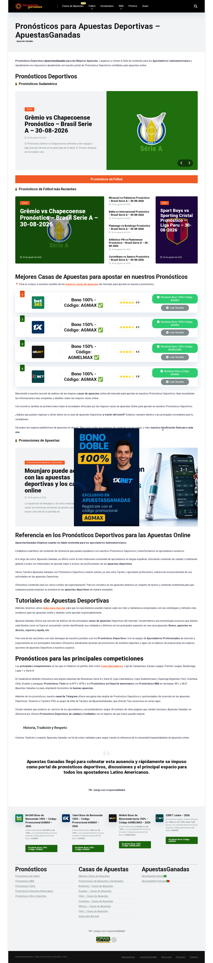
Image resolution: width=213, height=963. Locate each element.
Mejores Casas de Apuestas (94, 876)
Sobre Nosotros (128, 957)
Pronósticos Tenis (25, 886)
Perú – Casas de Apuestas (93, 911)
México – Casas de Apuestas (95, 906)
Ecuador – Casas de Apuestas (95, 891)
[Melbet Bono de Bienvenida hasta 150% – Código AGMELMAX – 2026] (38, 357)
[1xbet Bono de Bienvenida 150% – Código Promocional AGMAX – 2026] (38, 332)
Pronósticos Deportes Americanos (34, 891)
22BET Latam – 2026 (178, 815)
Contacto (194, 957)
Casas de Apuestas (73, 6)
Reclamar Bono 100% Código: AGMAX (176, 299)
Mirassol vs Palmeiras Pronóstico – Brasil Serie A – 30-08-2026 (129, 199)
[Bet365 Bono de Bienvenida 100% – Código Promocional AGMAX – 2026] (38, 307)
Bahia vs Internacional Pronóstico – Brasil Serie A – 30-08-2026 (129, 213)
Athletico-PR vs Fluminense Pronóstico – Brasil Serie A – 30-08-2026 (128, 242)
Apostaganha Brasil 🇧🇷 (154, 876)
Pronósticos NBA (24, 881)
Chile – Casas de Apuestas (93, 896)
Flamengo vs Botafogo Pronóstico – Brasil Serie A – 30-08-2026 (129, 227)
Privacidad (180, 957)
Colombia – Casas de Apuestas (96, 901)
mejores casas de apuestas (81, 284)
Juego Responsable (148, 957)
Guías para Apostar (54, 608)
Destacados (107, 6)
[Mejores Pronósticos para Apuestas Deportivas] (28, 5)
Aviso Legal (166, 957)
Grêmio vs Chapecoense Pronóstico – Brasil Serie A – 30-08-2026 (58, 124)
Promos (132, 6)
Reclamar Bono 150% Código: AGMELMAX (176, 348)
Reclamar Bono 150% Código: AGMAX (176, 323)
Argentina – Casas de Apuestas (96, 886)
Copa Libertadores (112, 666)
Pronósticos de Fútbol (106, 179)
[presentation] (181, 163)
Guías (145, 6)
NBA (121, 6)
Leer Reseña (176, 307)
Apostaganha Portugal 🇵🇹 (155, 881)
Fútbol (92, 6)
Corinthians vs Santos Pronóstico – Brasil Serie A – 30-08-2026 (129, 258)
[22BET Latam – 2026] (38, 382)
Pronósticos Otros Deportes (30, 896)
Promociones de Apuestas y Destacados (101, 881)
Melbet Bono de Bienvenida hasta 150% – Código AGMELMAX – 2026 (134, 819)
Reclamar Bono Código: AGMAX (176, 373)
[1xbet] (106, 481)
